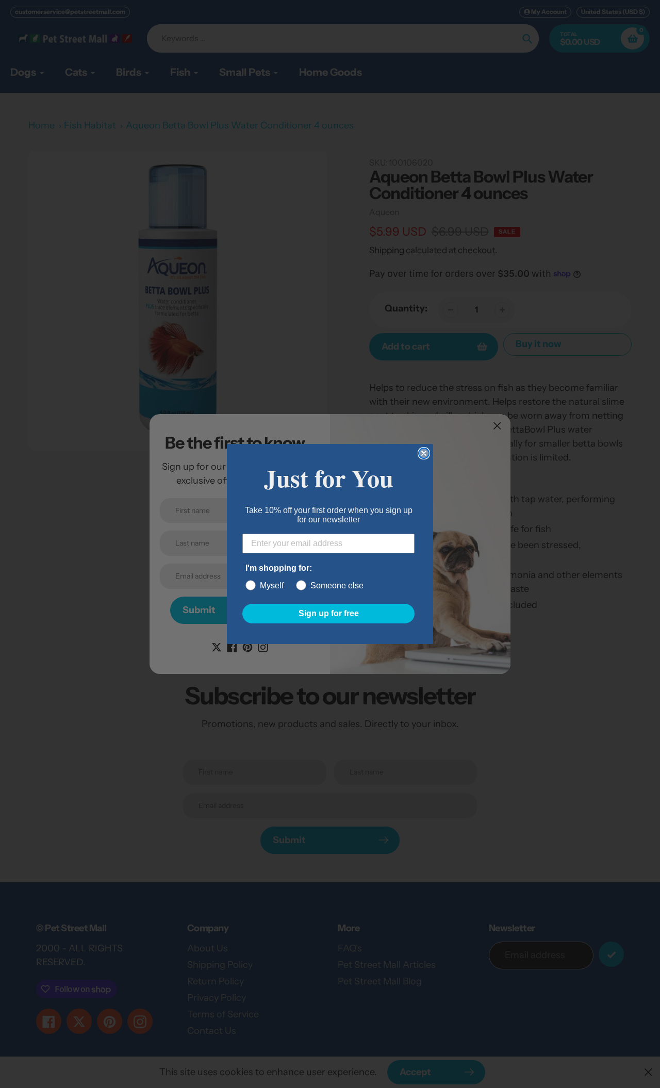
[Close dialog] (424, 453)
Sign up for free (329, 613)
